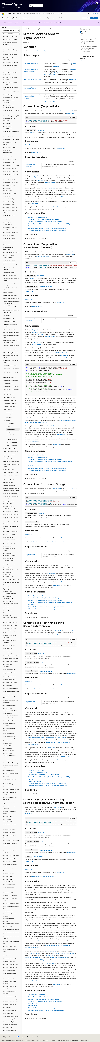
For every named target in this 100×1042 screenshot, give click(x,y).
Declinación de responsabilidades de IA (12, 1040)
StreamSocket (48, 29)
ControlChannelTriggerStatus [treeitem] (11, 289)
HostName (41, 513)
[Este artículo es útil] (81, 61)
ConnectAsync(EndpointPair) (31, 63)
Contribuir (45, 1040)
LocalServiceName (49, 182)
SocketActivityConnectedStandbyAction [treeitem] (11, 374)
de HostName (35, 953)
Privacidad (52, 1040)
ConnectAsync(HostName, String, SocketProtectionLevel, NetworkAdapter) (32, 96)
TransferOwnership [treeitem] (12, 442)
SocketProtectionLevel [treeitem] (10, 400)
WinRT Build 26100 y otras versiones (37, 238)
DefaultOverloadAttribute (39, 542)
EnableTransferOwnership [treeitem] (13, 436)
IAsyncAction (29, 145)
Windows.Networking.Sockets (35, 29)
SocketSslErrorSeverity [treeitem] (10, 406)
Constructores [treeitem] (9, 415)
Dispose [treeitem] (9, 432)
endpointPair (29, 358)
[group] (51, 266)
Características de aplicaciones (30, 165)
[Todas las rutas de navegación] (24, 29)
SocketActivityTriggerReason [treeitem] (11, 389)
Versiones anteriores (30, 1040)
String (42, 522)
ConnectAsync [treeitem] (11, 429)
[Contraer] (19, 27)
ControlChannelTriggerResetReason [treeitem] (11, 279)
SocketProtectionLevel (50, 74)
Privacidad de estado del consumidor (68, 1040)
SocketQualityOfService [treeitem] (10, 403)
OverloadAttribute (36, 152)
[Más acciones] (75, 29)
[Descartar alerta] (97, 3)
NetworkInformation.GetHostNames (63, 953)
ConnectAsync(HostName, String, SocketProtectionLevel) (45, 221)
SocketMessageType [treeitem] (9, 397)
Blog (38, 1040)
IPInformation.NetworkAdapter (58, 957)
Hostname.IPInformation (32, 957)
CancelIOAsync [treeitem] (11, 423)
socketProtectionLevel (49, 92)
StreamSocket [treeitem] (9, 412)
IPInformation (49, 955)
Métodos (56, 29)
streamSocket (64, 356)
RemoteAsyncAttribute (65, 542)
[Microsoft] (3, 14)
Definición (84, 32)
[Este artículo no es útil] (83, 61)
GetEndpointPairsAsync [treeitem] (13, 439)
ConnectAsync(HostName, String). (59, 352)
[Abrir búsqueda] (88, 13)
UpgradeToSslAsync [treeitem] (12, 445)
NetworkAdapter (37, 857)
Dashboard (94, 18)
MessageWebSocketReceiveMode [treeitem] (11, 346)
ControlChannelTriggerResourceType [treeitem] (11, 284)
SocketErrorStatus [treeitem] (9, 395)
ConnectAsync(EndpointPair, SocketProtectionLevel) (43, 219)
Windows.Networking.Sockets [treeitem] (10, 268)
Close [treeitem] (8, 426)
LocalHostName (36, 178)
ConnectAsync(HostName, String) (32, 79)
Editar (75, 110)
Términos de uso (85, 1040)
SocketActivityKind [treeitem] (9, 383)
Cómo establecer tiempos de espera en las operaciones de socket (47, 228)
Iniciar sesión (94, 13)
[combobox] (11, 30)
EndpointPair (56, 66)
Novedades (86, 18)
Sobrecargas (84, 34)
